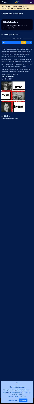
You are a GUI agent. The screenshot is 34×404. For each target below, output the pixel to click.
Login (31, 2)
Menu (5, 2)
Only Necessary (12, 400)
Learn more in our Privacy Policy (17, 396)
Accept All (23, 400)
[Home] (17, 2)
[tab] (17, 22)
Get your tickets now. (22, 8)
